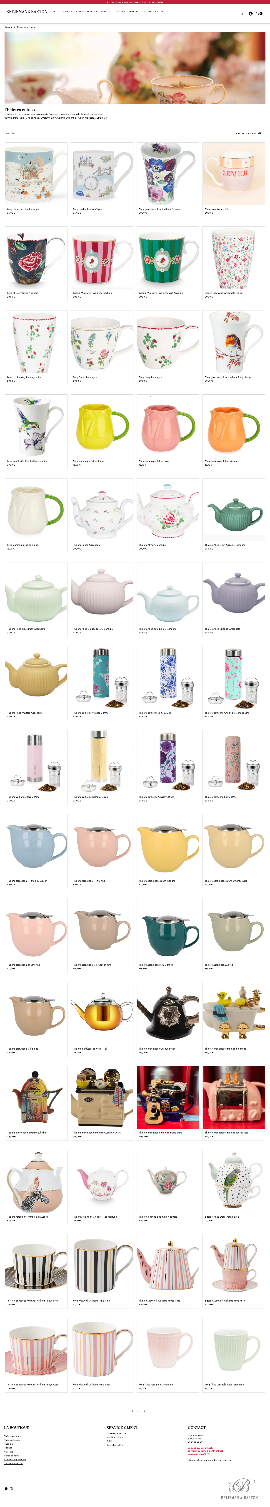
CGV (109, 1441)
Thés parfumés (12, 1440)
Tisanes (8, 1447)
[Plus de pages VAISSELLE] (112, 11)
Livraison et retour (116, 1433)
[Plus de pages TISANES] (71, 11)
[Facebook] (6, 1489)
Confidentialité (115, 1444)
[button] (259, 13)
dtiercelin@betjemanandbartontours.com (210, 1460)
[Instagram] (11, 1489)
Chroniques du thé (13, 1463)
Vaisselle (8, 1451)
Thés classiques (12, 1436)
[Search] (241, 13)
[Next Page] (144, 1411)
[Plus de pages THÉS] (58, 11)
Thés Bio (8, 1443)
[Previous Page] (126, 1411)
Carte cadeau (11, 1455)
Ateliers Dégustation (15, 1459)
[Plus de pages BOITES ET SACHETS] (96, 11)
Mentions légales (116, 1437)
